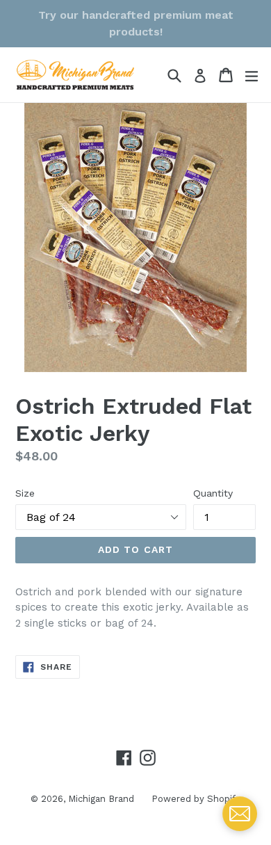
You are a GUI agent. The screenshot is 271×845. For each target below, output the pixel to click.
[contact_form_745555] (239, 813)
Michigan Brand (101, 799)
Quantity (213, 493)
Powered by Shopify (195, 799)
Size (25, 493)
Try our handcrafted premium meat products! (135, 23)
